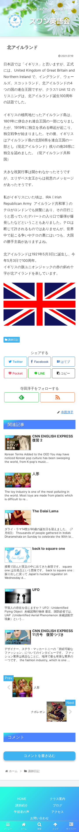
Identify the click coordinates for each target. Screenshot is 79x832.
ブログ (57, 805)
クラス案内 (57, 799)
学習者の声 (21, 812)
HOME (21, 799)
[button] (70, 541)
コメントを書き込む (39, 756)
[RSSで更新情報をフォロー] (57, 397)
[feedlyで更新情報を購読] (21, 397)
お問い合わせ (39, 818)
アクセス (57, 812)
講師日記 (12, 339)
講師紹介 (21, 805)
